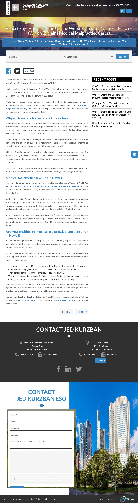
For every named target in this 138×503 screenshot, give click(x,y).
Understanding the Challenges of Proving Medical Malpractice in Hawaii (111, 96)
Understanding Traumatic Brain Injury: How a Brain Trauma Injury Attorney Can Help (111, 114)
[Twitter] (17, 71)
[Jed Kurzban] (30, 7)
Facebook (58, 369)
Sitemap (100, 498)
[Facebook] (9, 71)
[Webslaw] (127, 499)
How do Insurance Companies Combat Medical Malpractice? (111, 124)
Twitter (79, 369)
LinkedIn (69, 369)
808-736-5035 (123, 5)
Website (101, 360)
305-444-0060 (90, 354)
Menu (129, 11)
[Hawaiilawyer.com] (8, 8)
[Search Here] (122, 11)
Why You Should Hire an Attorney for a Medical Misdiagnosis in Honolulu (111, 88)
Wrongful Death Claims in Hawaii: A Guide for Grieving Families (110, 105)
